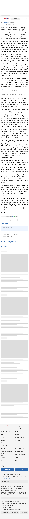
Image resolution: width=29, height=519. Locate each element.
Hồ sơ (16, 457)
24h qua (3, 466)
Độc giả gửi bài (14, 512)
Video (16, 460)
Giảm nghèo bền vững (6, 451)
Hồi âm (12, 22)
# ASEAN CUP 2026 (15, 18)
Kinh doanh (18, 429)
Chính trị (17, 426)
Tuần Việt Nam (4, 448)
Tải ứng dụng (5, 512)
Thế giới (17, 434)
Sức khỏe (3, 440)
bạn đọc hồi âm (21, 220)
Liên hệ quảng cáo (6, 498)
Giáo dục (3, 434)
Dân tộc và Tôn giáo (6, 431)
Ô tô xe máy (4, 443)
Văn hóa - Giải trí (19, 437)
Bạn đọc (5, 22)
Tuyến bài (7, 469)
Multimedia (4, 463)
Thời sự (3, 429)
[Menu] (2, 19)
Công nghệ (18, 440)
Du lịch (17, 443)
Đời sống (3, 437)
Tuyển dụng (24, 512)
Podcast (17, 463)
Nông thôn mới (19, 451)
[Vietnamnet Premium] (4, 426)
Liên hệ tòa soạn (5, 481)
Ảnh (2, 460)
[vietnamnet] (6, 19)
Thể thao (17, 431)
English (3, 457)
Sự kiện (21, 469)
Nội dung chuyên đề (20, 454)
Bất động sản (4, 446)
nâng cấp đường (12, 220)
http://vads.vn (8, 507)
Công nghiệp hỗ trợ (20, 448)
